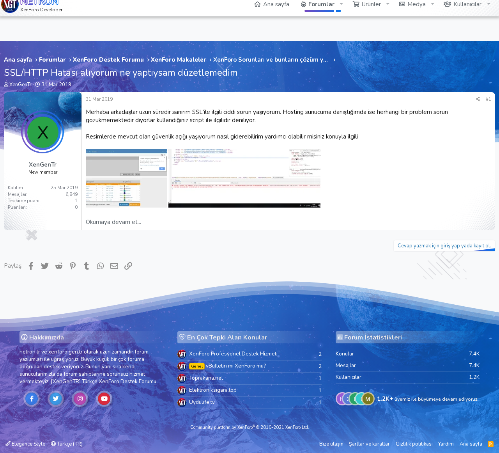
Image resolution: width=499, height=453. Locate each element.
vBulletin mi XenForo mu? (228, 366)
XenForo (109, 381)
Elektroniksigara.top (213, 390)
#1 (488, 99)
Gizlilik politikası (414, 444)
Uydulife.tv (202, 402)
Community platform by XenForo (249, 427)
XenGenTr (20, 84)
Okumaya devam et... (113, 222)
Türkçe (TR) (69, 444)
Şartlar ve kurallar (369, 444)
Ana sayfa (471, 444)
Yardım (446, 444)
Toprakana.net (206, 378)
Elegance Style (28, 444)
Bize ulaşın (331, 444)
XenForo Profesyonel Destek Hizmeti (233, 353)
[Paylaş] (478, 99)
